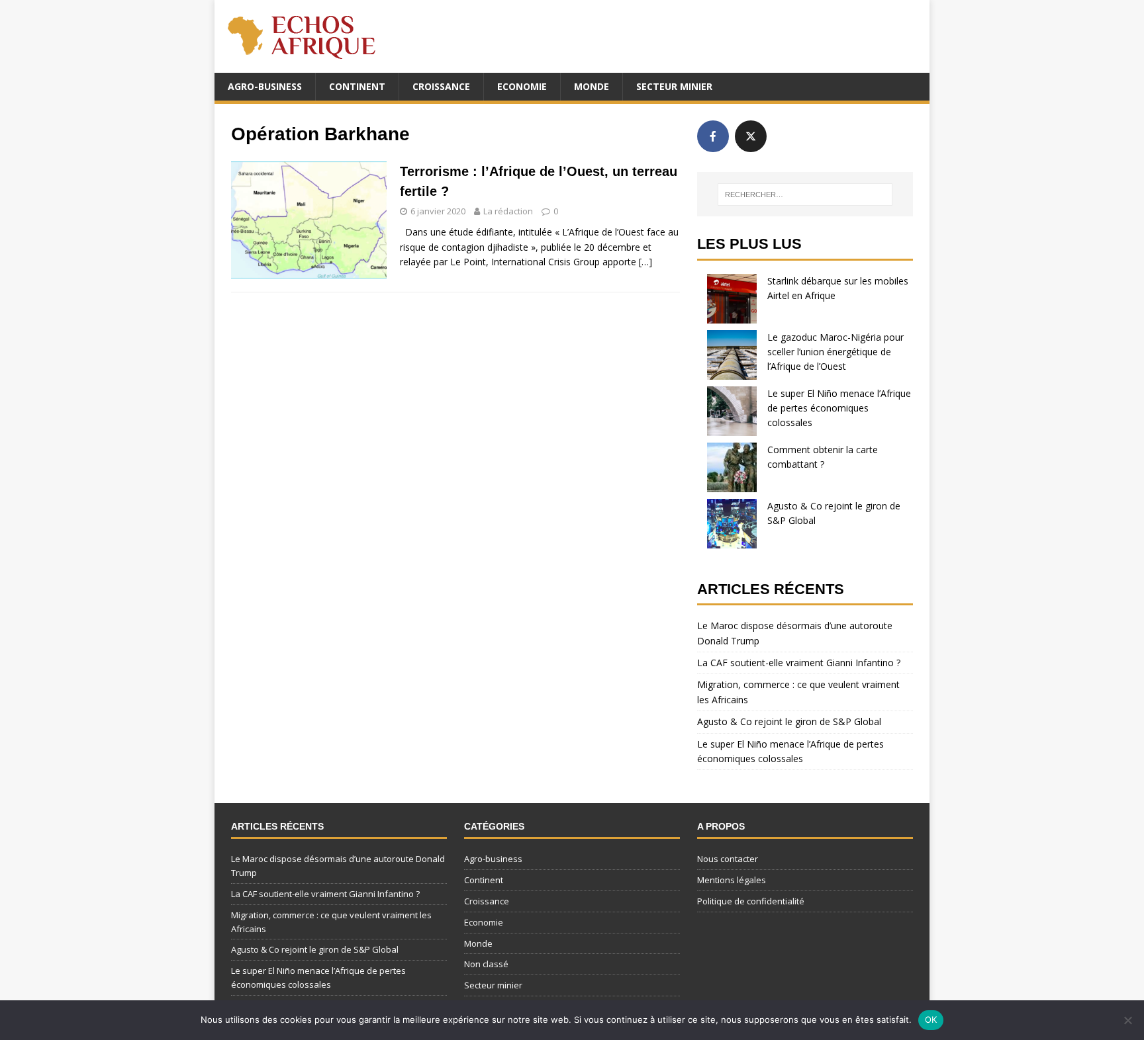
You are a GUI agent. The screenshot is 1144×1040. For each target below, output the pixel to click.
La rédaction (508, 211)
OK (931, 1019)
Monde (591, 86)
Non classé (486, 964)
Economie (522, 86)
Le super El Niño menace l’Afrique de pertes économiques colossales (839, 408)
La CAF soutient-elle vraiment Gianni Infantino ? (798, 662)
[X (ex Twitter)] (751, 136)
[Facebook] (713, 136)
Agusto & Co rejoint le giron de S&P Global (789, 721)
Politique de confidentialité (750, 901)
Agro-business (265, 86)
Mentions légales (731, 880)
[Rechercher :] (805, 194)
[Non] (1127, 1020)
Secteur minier (674, 86)
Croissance (441, 86)
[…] (645, 261)
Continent (357, 86)
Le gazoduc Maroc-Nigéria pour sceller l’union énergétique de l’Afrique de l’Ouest (835, 352)
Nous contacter (727, 859)
